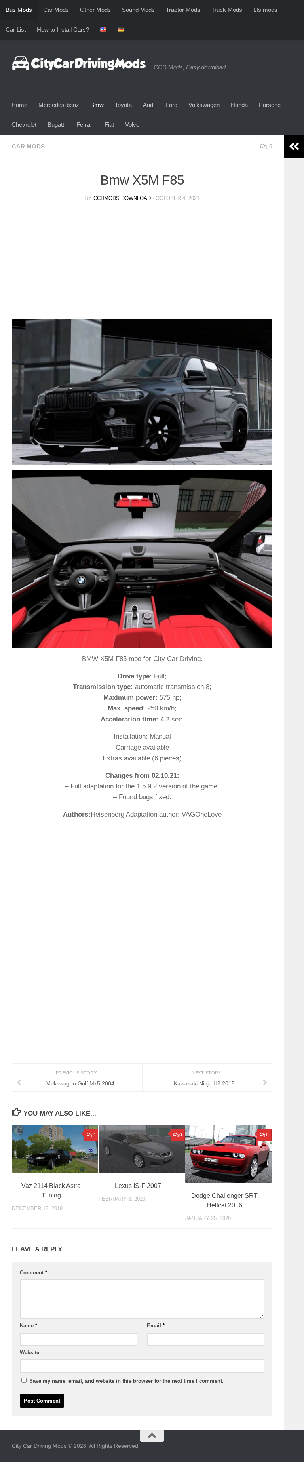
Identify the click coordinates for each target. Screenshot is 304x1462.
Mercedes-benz (58, 104)
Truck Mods (226, 9)
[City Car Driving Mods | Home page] (79, 63)
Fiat (109, 124)
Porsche (270, 104)
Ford (171, 104)
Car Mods (56, 9)
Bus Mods (19, 9)
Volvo (132, 124)
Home (19, 104)
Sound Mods (138, 9)
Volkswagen (204, 104)
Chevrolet (23, 124)
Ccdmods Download (122, 198)
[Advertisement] (142, 263)
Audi (148, 104)
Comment (33, 1272)
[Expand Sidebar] (294, 146)
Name (28, 1326)
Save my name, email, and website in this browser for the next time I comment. (126, 1381)
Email (156, 1326)
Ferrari (84, 124)
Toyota (123, 104)
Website (29, 1352)
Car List (16, 29)
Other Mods (95, 9)
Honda (239, 104)
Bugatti (56, 124)
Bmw (97, 104)
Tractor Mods (183, 9)
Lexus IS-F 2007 (138, 1185)
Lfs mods (265, 9)
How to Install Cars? (63, 29)
